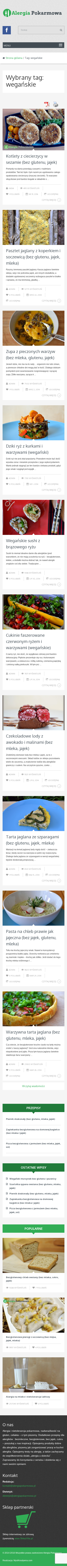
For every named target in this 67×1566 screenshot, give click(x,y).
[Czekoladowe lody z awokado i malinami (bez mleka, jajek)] (33, 712)
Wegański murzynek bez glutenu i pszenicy (29, 1147)
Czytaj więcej (49, 200)
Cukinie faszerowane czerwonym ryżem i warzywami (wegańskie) (28, 641)
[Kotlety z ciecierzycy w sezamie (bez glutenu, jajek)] (33, 129)
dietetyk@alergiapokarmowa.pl (19, 1495)
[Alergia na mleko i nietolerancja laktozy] (33, 1374)
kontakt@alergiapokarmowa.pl (19, 1485)
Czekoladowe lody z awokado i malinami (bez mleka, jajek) (29, 742)
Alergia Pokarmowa (52, 1553)
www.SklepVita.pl (23, 1538)
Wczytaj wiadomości (33, 1086)
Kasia (11, 188)
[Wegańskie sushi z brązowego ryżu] (33, 517)
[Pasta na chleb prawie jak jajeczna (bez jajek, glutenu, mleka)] (33, 908)
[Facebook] (7, 31)
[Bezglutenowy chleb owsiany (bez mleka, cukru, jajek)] (33, 1255)
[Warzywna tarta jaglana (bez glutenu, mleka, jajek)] (33, 1008)
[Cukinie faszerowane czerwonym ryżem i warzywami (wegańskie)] (33, 611)
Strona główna (14, 57)
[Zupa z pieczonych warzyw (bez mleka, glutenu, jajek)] (33, 328)
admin (12, 289)
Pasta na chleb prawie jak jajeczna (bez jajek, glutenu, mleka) (31, 937)
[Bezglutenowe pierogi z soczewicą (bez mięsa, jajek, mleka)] (33, 1315)
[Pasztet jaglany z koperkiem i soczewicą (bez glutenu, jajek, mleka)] (33, 227)
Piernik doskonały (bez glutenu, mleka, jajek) (33, 1193)
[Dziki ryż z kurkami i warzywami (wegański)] (33, 422)
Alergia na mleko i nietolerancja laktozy (28, 1396)
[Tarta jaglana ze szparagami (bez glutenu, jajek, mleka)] (33, 813)
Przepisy (33, 1108)
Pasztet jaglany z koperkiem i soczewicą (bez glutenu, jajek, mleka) (33, 257)
